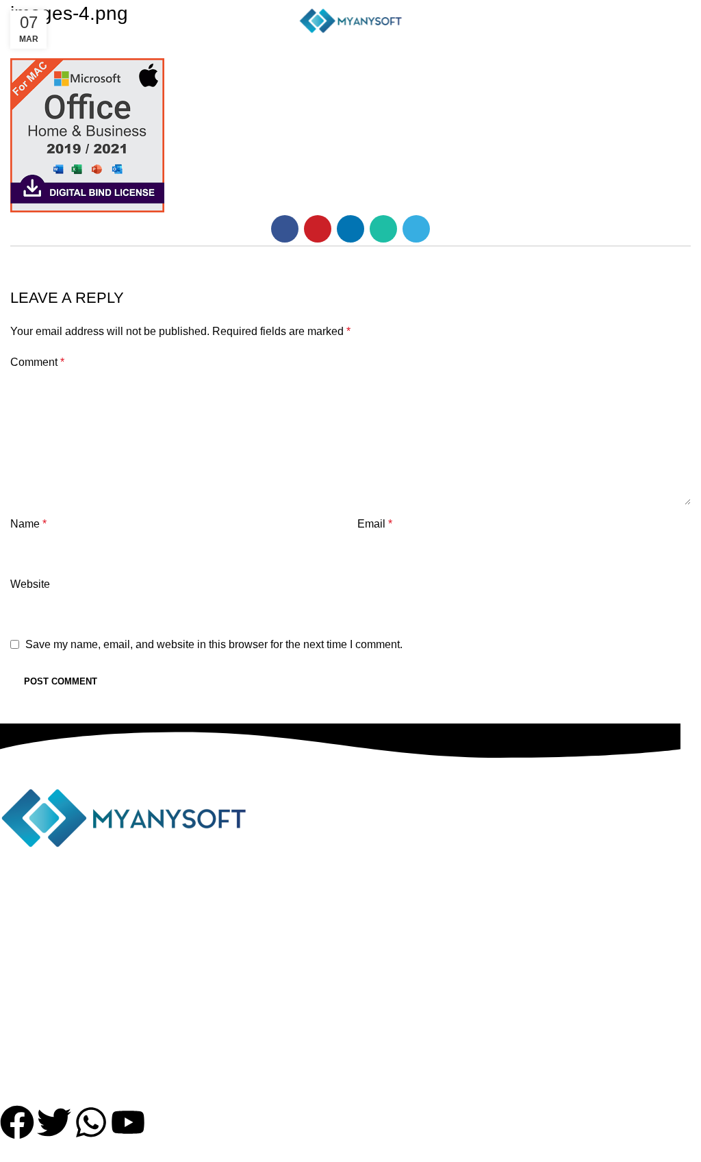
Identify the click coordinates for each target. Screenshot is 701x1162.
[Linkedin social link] (350, 229)
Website (30, 584)
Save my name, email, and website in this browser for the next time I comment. (214, 644)
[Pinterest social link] (317, 229)
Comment (37, 362)
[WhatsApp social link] (383, 229)
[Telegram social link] (416, 229)
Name (28, 524)
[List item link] (340, 937)
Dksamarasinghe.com (466, 1153)
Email (374, 524)
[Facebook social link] (284, 229)
